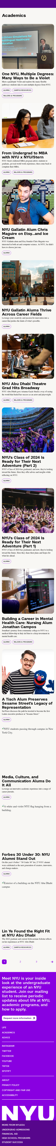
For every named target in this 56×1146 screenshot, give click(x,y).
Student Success (12, 1142)
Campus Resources (22, 90)
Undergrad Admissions (16, 1130)
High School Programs (16, 1138)
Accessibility (10, 1095)
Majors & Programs (12, 96)
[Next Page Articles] (52, 961)
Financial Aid (10, 1134)
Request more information (17, 1018)
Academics (8, 1032)
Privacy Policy (10, 1085)
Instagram (8, 1046)
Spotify (6, 1071)
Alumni (6, 90)
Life (4, 1027)
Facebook (8, 1056)
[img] (28, 46)
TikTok (5, 1066)
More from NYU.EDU (13, 1125)
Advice (6, 1037)
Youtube (7, 1061)
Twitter (6, 1051)
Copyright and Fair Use (16, 1090)
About (5, 1080)
